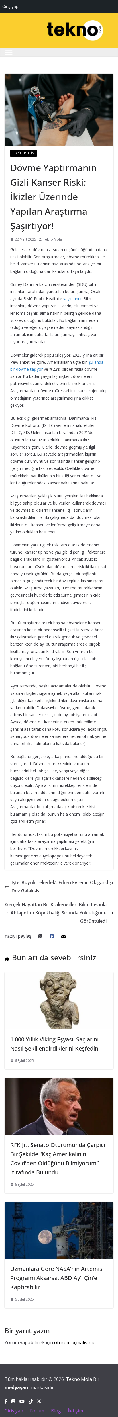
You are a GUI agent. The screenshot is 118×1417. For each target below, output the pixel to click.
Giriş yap (14, 1411)
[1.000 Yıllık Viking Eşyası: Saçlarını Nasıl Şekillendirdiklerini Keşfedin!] (59, 976)
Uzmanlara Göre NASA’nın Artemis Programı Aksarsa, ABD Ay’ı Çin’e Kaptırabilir (56, 1278)
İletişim (75, 1411)
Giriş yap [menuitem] (10, 6)
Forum (37, 1411)
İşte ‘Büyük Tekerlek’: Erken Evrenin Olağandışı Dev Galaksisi (62, 886)
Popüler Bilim (23, 153)
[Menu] (9, 52)
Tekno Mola (52, 239)
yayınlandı (72, 298)
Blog (56, 1411)
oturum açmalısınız (74, 1342)
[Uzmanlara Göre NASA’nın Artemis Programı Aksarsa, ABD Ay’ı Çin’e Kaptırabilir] (59, 1206)
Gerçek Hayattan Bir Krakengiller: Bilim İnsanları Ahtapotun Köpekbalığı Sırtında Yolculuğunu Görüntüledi (56, 912)
